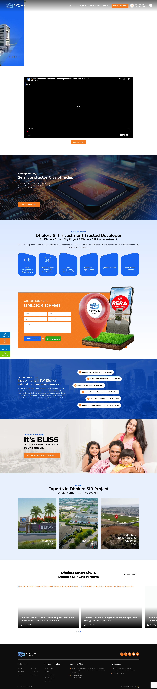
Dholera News (34, 672)
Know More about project (42, 455)
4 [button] (81, 632)
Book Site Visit (120, 6)
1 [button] (75, 63)
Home (20, 668)
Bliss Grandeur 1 (50, 675)
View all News (130, 574)
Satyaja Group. (27, 686)
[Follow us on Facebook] (122, 654)
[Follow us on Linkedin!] (137, 654)
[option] (78, 33)
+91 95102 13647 (140, 6)
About (71, 6)
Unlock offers (32, 339)
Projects (82, 6)
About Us (33, 668)
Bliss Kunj (48, 681)
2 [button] (80, 63)
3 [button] (79, 632)
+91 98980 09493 (140, 5)
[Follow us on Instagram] (125, 654)
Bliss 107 (47, 672)
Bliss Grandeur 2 (50, 678)
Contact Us (95, 6)
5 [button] (82, 632)
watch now (29, 204)
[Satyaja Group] (15, 5)
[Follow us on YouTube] (133, 654)
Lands (106, 6)
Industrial (21, 672)
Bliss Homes (49, 668)
